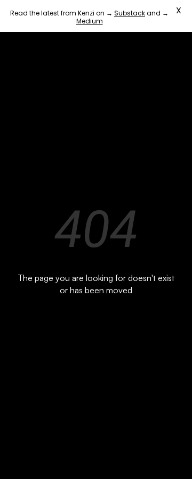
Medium (89, 21)
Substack (129, 13)
